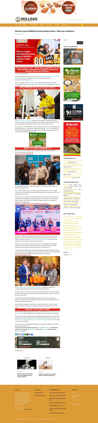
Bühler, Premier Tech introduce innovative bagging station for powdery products (25, 375)
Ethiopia (30, 319)
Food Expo (36, 82)
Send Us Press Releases (40, 395)
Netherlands (65, 237)
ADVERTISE (49, 25)
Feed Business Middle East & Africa (57, 392)
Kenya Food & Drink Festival (70, 189)
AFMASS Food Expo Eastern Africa (23, 120)
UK (77, 247)
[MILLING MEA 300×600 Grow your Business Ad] (71, 155)
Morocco (80, 235)
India (67, 230)
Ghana (42, 319)
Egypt (71, 225)
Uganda (20, 319)
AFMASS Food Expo (22, 150)
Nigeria (39, 319)
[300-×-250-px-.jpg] (73, 119)
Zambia (47, 319)
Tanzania (25, 319)
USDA (64, 249)
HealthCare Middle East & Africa (56, 413)
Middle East (47, 327)
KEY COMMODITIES (33, 25)
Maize (77, 235)
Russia (67, 242)
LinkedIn (45, 329)
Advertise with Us (79, 19)
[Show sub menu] (27, 25)
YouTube (19, 331)
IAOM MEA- (66, 186)
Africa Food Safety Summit (70, 203)
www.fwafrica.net (27, 409)
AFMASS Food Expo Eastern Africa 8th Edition (29, 287)
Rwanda (34, 319)
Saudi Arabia (70, 242)
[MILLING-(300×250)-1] (37, 147)
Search (65, 40)
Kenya (74, 235)
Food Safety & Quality (73, 227)
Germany (79, 227)
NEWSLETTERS (31, 329)
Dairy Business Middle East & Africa (57, 395)
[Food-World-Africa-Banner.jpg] (37, 347)
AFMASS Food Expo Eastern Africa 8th (38, 239)
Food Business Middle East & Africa (57, 402)
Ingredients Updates (72, 230)
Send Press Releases (71, 19)
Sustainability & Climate (68, 247)
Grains (77, 229)
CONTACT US (64, 25)
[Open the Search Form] (82, 25)
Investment (78, 230)
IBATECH (65, 185)
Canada (73, 220)
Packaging (48, 128)
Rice (64, 242)
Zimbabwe (54, 319)
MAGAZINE (42, 25)
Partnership (67, 241)
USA (79, 247)
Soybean (79, 242)
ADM (72, 216)
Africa (31, 79)
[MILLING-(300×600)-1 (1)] (71, 100)
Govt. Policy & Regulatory (71, 229)
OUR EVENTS (56, 25)
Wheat (67, 249)
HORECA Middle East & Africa (56, 405)
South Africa (74, 242)
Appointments (73, 218)
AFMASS (31, 82)
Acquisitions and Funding (67, 216)
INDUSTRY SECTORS (23, 25)
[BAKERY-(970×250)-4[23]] (49, 14)
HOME (16, 25)
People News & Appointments (76, 241)
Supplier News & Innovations (72, 244)
